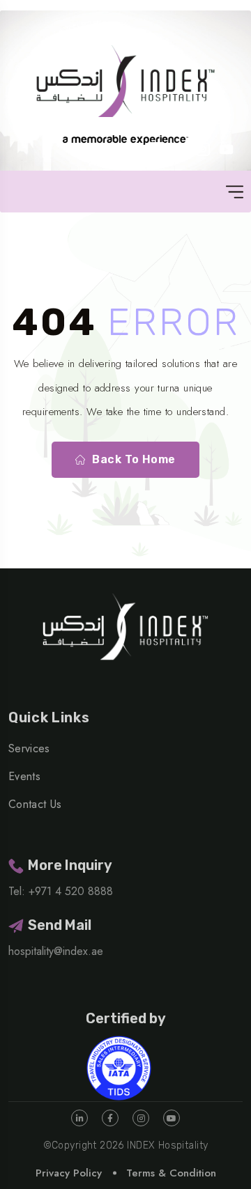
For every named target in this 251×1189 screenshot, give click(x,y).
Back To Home (134, 459)
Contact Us (34, 804)
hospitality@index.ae (55, 951)
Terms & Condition (171, 1173)
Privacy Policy (69, 1173)
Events (24, 776)
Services (29, 748)
